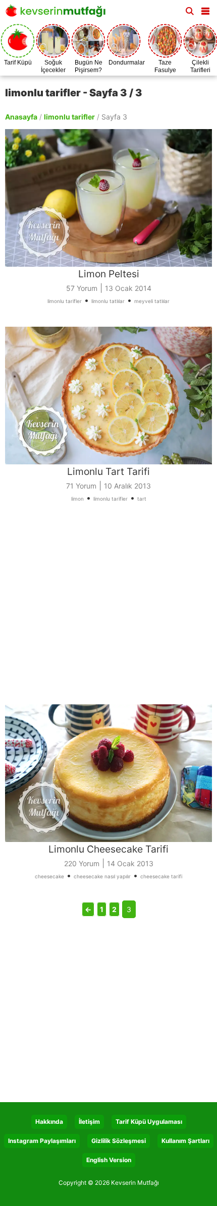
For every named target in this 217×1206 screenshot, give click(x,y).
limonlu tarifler (69, 116)
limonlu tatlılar (108, 301)
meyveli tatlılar (152, 301)
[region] (108, 609)
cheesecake (49, 876)
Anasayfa (21, 116)
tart (141, 499)
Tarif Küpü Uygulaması (149, 1121)
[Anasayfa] (58, 14)
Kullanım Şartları (185, 1140)
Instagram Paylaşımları (42, 1140)
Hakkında (49, 1121)
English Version (108, 1160)
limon (77, 499)
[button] (205, 9)
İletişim (89, 1121)
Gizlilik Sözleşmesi (118, 1140)
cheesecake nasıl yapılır (102, 876)
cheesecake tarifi (161, 876)
